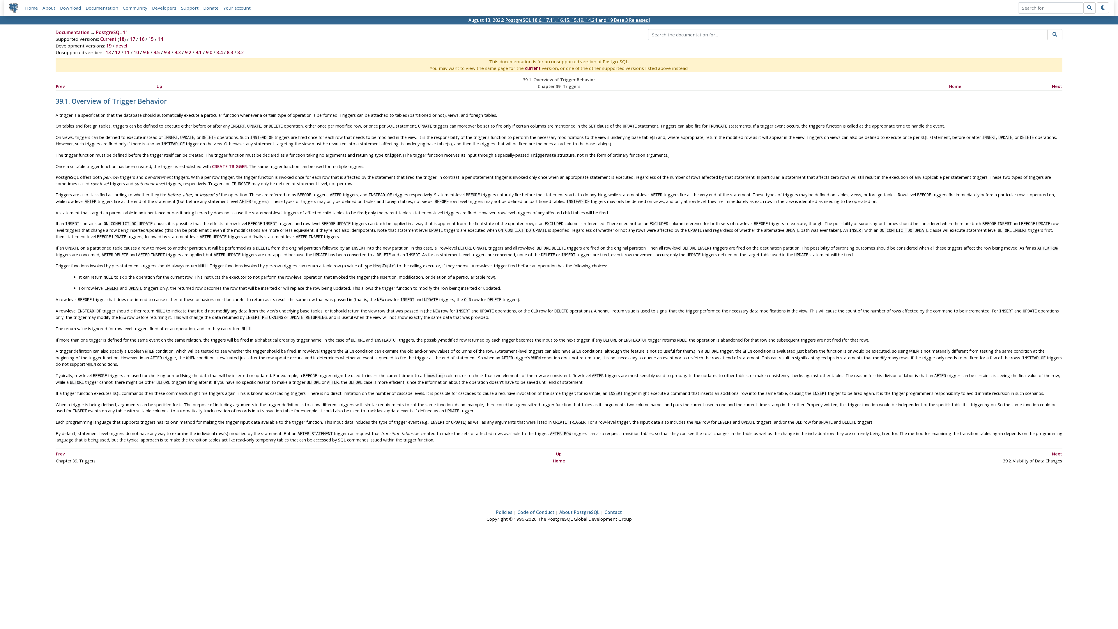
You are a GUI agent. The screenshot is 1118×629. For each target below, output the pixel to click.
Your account (237, 8)
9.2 (188, 52)
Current (108, 39)
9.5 (156, 52)
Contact (613, 512)
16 (141, 39)
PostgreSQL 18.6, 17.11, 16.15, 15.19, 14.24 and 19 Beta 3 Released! (577, 20)
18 (121, 39)
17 (132, 39)
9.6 (146, 52)
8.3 (230, 52)
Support (190, 8)
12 (117, 52)
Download (70, 8)
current (533, 68)
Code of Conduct (535, 512)
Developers (164, 8)
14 (160, 39)
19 (109, 46)
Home (31, 8)
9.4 (167, 52)
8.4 (219, 52)
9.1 (198, 52)
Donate (211, 8)
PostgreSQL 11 (112, 32)
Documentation (102, 8)
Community (135, 8)
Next (1057, 86)
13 (108, 52)
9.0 (209, 52)
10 (136, 52)
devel (121, 46)
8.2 (240, 52)
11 (127, 52)
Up (159, 86)
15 (151, 39)
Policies (504, 512)
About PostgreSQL (579, 512)
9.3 (177, 52)
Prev (60, 86)
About (49, 8)
